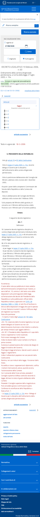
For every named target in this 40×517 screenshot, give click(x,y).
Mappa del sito (6, 502)
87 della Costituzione (23, 160)
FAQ (2, 505)
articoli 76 (11, 160)
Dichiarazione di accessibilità (11, 508)
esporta (5, 427)
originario (12, 58)
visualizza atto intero (32, 90)
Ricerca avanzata (30, 32)
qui (34, 19)
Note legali (5, 499)
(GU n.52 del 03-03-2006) (10, 90)
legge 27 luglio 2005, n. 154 (18, 165)
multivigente (29, 58)
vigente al (9, 42)
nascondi (7, 96)
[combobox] (20, 25)
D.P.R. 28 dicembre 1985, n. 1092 (16, 302)
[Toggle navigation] (34, 9)
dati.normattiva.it (7, 511)
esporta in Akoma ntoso (10, 430)
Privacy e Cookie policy (9, 496)
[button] (26, 46)
